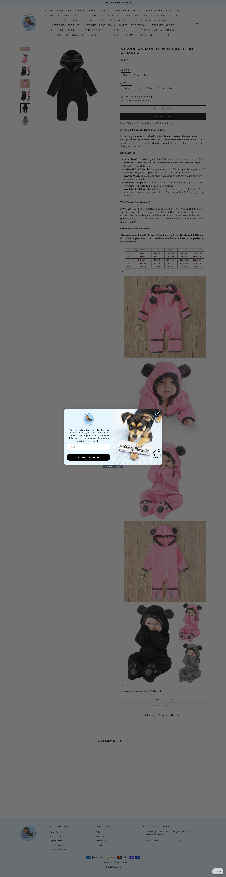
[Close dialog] (157, 413)
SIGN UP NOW (88, 457)
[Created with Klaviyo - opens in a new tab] (113, 466)
